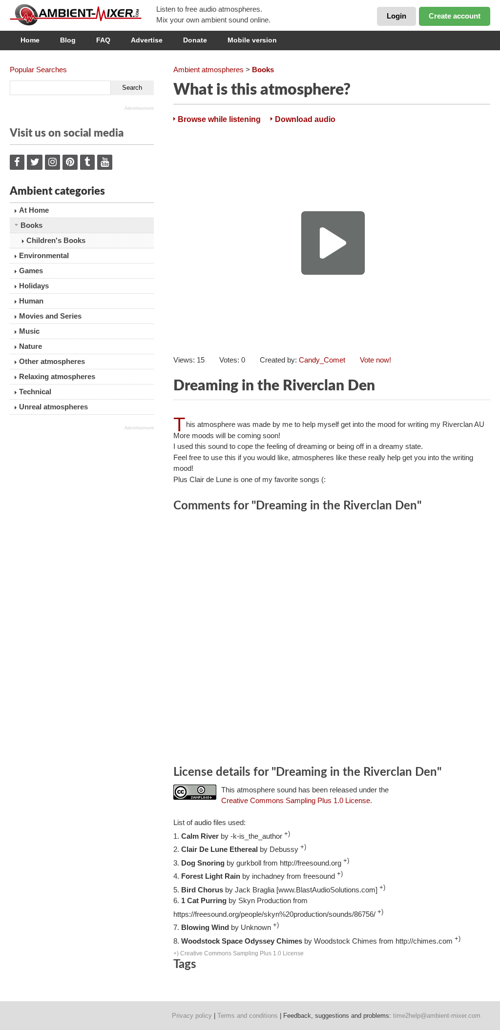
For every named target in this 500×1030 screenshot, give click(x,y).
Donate (195, 40)
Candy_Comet (322, 360)
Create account (454, 16)
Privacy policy (192, 1015)
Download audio (305, 119)
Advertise (147, 40)
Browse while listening (219, 119)
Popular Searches (38, 69)
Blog (68, 40)
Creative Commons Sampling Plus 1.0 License (295, 800)
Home (30, 40)
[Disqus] (331, 640)
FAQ (103, 40)
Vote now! (375, 360)
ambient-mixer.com (83, 14)
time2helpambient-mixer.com (436, 1015)
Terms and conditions (247, 1015)
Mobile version (252, 40)
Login (396, 16)
